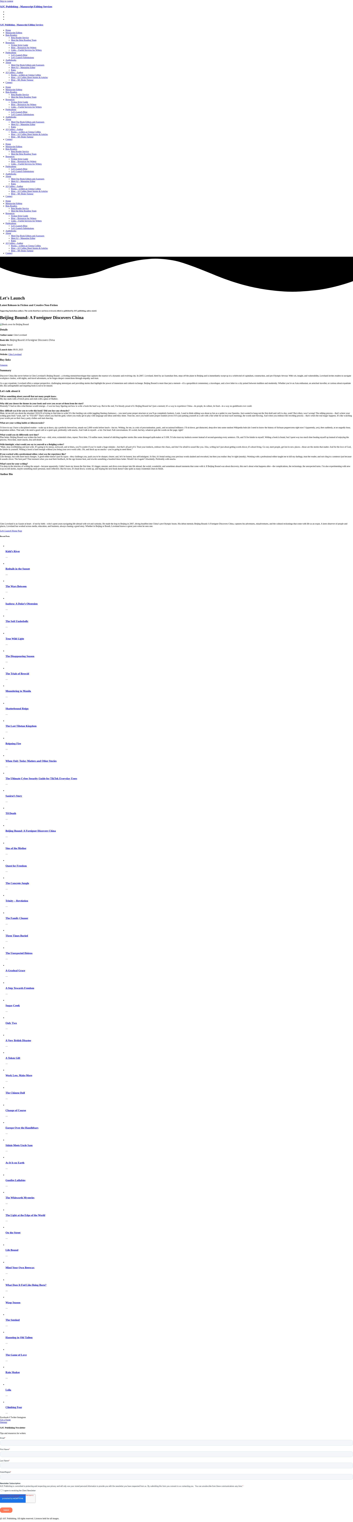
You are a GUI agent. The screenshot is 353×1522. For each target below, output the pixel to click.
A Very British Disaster (18, 1040)
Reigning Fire (13, 743)
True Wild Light (15, 638)
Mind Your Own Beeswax (20, 1267)
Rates (13, 70)
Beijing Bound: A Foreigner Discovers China (31, 830)
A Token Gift (13, 1058)
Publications (11, 52)
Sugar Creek (13, 1005)
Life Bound (12, 1250)
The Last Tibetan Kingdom (21, 726)
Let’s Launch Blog (19, 55)
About (8, 62)
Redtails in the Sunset (18, 568)
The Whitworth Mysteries (20, 1197)
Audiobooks (11, 60)
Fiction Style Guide (19, 45)
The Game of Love (16, 1354)
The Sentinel (13, 1319)
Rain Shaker (13, 1372)
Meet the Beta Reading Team (23, 40)
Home (8, 30)
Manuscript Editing (14, 33)
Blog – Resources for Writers (23, 47)
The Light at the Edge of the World (25, 1215)
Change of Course (16, 1110)
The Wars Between (16, 586)
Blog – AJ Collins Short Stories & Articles (29, 77)
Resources (10, 42)
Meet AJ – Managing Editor (23, 67)
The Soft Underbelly (17, 621)
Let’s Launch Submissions (22, 57)
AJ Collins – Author (14, 72)
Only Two (11, 1023)
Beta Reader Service (20, 37)
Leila (8, 1389)
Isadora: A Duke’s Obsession (22, 603)
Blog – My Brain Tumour (22, 80)
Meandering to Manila (18, 691)
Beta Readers (11, 35)
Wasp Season (13, 1302)
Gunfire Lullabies (15, 1180)
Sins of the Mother (16, 848)
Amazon (3, 365)
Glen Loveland (15, 354)
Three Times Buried (17, 935)
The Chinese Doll (15, 1092)
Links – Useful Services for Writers (26, 50)
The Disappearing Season (20, 656)
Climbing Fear (14, 1407)
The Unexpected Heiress (19, 953)
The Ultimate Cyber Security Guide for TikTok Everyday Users (41, 778)
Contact (9, 82)
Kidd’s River (13, 551)
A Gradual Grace (15, 970)
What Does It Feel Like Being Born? (26, 1285)
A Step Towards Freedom (20, 988)
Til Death (11, 813)
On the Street (13, 1232)
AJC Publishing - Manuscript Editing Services (26, 6)
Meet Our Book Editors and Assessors (27, 65)
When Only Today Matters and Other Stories (31, 760)
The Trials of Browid (17, 673)
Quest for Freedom (16, 865)
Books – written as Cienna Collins (26, 75)
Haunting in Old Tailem (19, 1337)
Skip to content (6, 1)
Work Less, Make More (19, 1075)
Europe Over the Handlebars (22, 1127)
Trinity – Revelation (17, 900)
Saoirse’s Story (14, 795)
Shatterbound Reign (17, 708)
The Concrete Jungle (17, 883)
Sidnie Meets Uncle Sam (19, 1145)
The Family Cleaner (17, 918)
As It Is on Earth (15, 1162)
